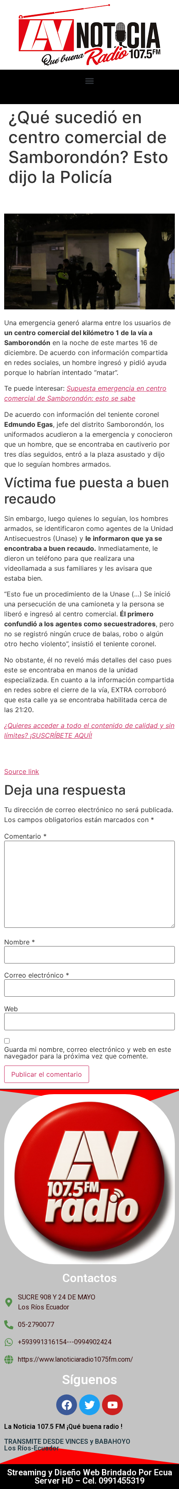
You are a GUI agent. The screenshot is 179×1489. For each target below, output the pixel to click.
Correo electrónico (36, 975)
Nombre (19, 942)
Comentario (25, 836)
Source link (21, 771)
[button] (90, 81)
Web (11, 1008)
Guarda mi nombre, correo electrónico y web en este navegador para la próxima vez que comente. (87, 1052)
